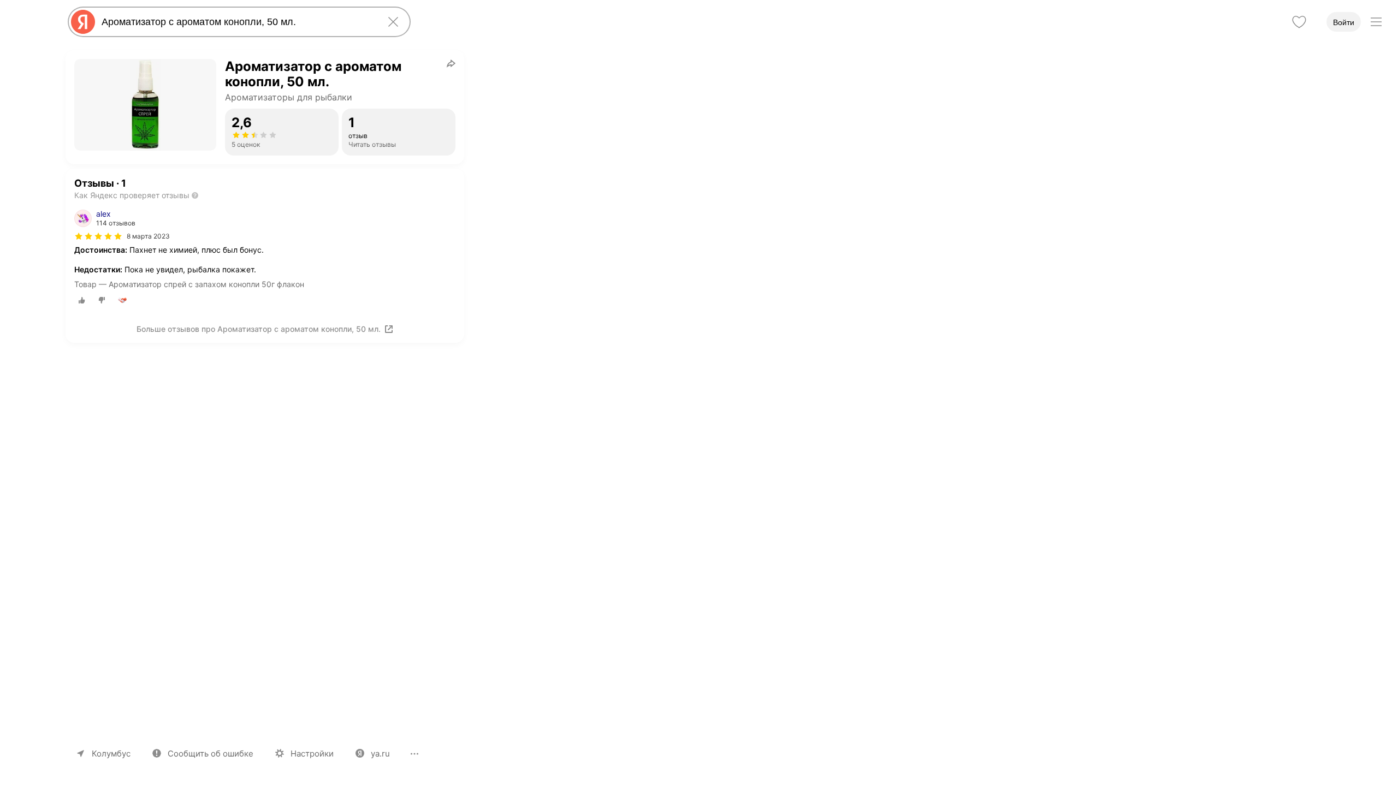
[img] (98, 236)
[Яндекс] (83, 22)
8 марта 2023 (148, 236)
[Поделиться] (451, 63)
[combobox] (237, 22)
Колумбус (111, 753)
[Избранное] (1299, 22)
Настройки (312, 753)
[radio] (82, 300)
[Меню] (1376, 22)
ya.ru (380, 753)
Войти (1343, 22)
